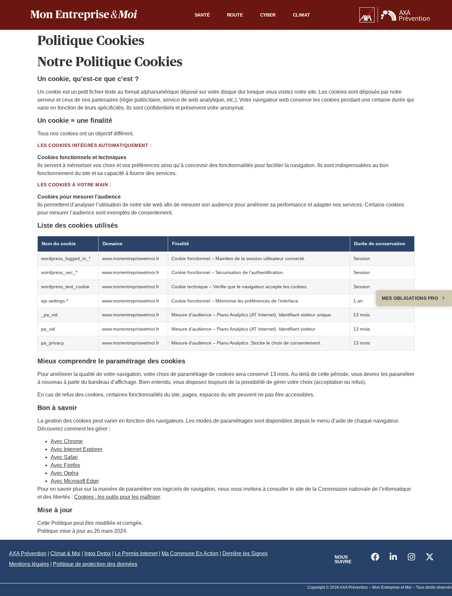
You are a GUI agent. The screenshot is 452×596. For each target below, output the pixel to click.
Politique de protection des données (95, 564)
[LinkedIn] (393, 556)
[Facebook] (375, 556)
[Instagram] (411, 556)
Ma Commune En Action (189, 553)
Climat (301, 15)
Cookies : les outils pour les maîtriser (117, 497)
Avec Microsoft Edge (75, 481)
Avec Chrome (67, 441)
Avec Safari (64, 457)
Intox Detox (97, 553)
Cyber (268, 15)
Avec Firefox (65, 465)
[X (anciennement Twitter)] (429, 556)
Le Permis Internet (136, 553)
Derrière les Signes (245, 553)
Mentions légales (29, 564)
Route (235, 15)
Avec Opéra (64, 473)
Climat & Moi (65, 553)
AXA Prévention (27, 553)
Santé (202, 15)
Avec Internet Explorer (77, 449)
